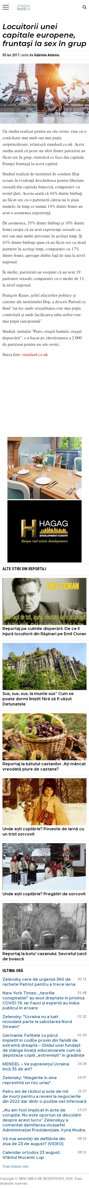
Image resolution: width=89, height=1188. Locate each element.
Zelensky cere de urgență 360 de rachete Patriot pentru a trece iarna (38, 982)
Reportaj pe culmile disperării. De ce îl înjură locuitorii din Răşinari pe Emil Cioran (44, 631)
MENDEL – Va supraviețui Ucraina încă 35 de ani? (35, 1066)
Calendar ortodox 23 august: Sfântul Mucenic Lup (31, 1155)
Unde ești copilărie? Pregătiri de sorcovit (44, 894)
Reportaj (37, 568)
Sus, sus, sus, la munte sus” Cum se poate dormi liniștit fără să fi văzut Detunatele (38, 698)
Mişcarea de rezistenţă (44, 7)
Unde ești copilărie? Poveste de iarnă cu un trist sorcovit (43, 832)
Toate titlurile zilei (15, 1166)
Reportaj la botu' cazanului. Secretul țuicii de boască (44, 956)
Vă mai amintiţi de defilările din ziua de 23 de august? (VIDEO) (33, 1141)
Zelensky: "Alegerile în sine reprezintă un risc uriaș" (29, 1080)
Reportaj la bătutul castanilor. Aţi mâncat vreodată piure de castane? (44, 766)
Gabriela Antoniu (46, 55)
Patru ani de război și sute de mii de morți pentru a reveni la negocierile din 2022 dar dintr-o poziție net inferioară (44, 1096)
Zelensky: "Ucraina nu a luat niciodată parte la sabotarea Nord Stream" (37, 1021)
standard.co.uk (35, 354)
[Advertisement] (44, 396)
